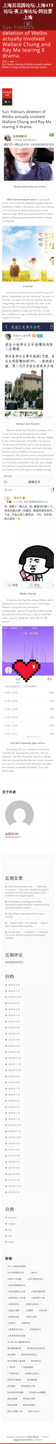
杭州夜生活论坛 (32, 1373)
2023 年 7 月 (14, 1155)
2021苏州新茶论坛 (15, 1272)
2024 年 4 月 (14, 1100)
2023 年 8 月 (14, 1149)
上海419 (33, 1272)
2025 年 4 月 (14, 1033)
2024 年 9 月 (14, 1076)
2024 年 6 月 (14, 1094)
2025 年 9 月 (14, 1003)
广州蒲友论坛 (13, 1373)
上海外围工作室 (38, 1297)
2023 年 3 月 (14, 1174)
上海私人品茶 (31, 1316)
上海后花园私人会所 (16, 1291)
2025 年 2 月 (14, 1045)
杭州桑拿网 (32, 1379)
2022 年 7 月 (14, 1192)
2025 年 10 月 (14, 997)
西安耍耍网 (12, 1405)
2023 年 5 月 (14, 1161)
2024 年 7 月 (14, 1088)
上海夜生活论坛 (32, 1304)
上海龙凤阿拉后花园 (16, 1335)
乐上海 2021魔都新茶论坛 (19, 1342)
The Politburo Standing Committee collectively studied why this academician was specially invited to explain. (27, 904)
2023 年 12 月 (14, 1125)
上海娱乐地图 (13, 1310)
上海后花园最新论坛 (16, 1285)
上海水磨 (43, 1310)
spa (12, 61)
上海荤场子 (26, 1323)
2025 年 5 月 (14, 1027)
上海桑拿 (29, 1310)
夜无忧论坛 (36, 1360)
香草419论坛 (34, 1411)
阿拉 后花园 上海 (15, 1411)
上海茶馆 (11, 1323)
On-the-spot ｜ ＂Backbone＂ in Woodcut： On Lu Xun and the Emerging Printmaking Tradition (27, 935)
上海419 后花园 (14, 1278)
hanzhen (12, 1217)
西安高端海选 (29, 1405)
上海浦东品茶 (13, 1316)
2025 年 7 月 (14, 1015)
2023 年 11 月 (14, 1131)
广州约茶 (11, 1367)
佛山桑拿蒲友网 (14, 1348)
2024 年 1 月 (14, 1119)
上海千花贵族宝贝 (35, 1278)
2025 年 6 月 (14, 1021)
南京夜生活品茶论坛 (36, 1348)
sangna (11, 1223)
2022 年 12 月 (14, 1186)
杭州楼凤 (11, 1386)
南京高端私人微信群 (16, 1360)
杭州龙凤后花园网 (15, 1392)
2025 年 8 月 (14, 1009)
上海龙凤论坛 (35, 1329)
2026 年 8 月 (14, 984)
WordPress (33, 1436)
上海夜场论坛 (13, 1304)
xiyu (10, 1235)
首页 (4, 61)
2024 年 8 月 (14, 1082)
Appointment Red (22, 1439)
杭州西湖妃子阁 (28, 1386)
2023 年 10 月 (14, 1137)
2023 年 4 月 (14, 1167)
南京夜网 (11, 1354)
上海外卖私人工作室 (16, 1297)
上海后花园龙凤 (38, 1291)
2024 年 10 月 (14, 1070)
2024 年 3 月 (14, 1106)
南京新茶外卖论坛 (29, 1354)
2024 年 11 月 (14, 1064)
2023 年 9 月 (14, 1143)
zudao (11, 1241)
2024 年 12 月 (14, 1058)
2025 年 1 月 (14, 1052)
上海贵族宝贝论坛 (15, 1329)
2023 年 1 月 (14, 1180)
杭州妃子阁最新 (14, 1379)
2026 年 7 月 (14, 991)
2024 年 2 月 (14, 1113)
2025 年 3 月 (14, 1039)
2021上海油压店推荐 (16, 1266)
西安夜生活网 (29, 1398)
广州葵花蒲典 (27, 1367)
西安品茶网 (12, 1398)
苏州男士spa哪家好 (38, 1392)
